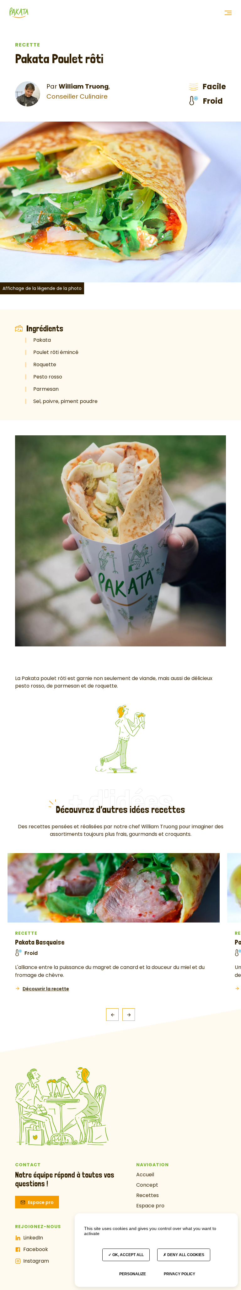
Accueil (145, 1174)
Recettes (147, 1195)
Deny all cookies (185, 1255)
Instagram (36, 1261)
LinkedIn (33, 1237)
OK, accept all (127, 1255)
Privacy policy (179, 1274)
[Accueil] (18, 11)
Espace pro (41, 1202)
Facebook (35, 1249)
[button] (228, 12)
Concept (147, 1185)
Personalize (132, 1274)
